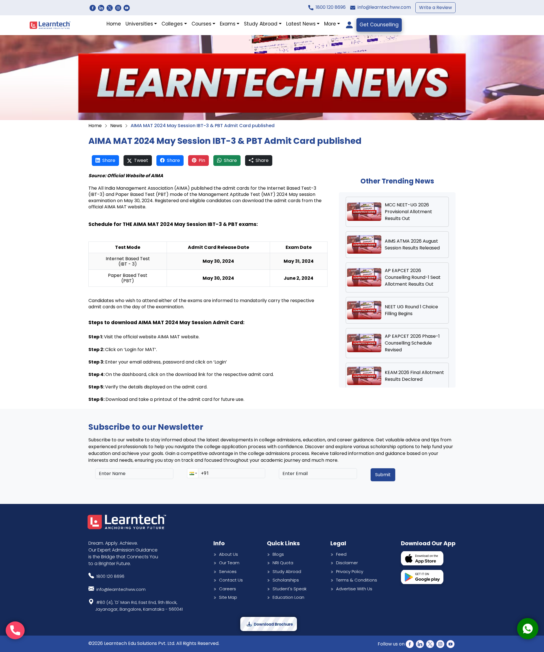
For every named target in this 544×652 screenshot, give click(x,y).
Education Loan (288, 597)
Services (228, 571)
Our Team (229, 563)
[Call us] (15, 630)
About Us (228, 554)
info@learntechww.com (384, 7)
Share (108, 160)
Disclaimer (347, 563)
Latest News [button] (301, 23)
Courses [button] (201, 23)
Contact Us (231, 580)
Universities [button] (139, 23)
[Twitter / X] (109, 7)
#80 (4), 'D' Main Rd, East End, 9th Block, (139, 605)
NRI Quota (283, 563)
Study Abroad (287, 571)
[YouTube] (126, 7)
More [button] (330, 23)
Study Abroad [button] (260, 23)
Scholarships (286, 580)
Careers (227, 589)
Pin (202, 160)
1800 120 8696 (331, 7)
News (116, 125)
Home (114, 23)
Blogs (278, 554)
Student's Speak (290, 589)
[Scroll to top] (528, 603)
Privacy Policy (349, 571)
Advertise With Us (354, 589)
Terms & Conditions (356, 580)
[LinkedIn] (101, 7)
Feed (341, 554)
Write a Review (435, 7)
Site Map (228, 597)
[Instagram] (118, 7)
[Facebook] (92, 7)
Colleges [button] (172, 23)
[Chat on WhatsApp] (527, 628)
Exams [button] (227, 23)
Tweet (141, 160)
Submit (383, 474)
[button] (192, 473)
